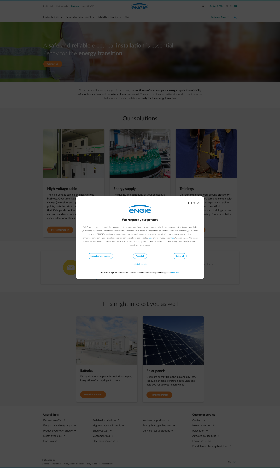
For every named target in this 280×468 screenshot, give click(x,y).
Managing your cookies (100, 256)
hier (172, 238)
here (150, 238)
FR (190, 203)
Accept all (140, 256)
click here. (175, 273)
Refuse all (179, 256)
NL (194, 203)
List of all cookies (140, 264)
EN (198, 203)
